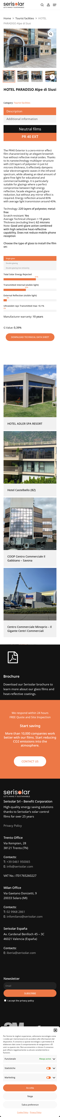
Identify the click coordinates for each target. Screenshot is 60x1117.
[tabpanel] (30, 301)
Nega (30, 1096)
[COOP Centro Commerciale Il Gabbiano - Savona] (30, 524)
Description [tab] (14, 111)
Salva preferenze (30, 1104)
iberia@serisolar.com (21, 953)
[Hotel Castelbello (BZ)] (30, 457)
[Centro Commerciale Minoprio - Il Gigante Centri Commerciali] (30, 594)
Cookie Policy (22, 1112)
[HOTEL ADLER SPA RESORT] (30, 391)
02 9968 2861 (16, 912)
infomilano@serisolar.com (25, 917)
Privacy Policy (35, 1112)
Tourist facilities (24, 18)
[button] (55, 1030)
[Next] (52, 76)
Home (7, 18)
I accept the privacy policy (20, 1000)
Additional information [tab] (22, 119)
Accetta (30, 1088)
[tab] (30, 258)
